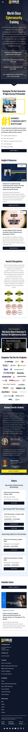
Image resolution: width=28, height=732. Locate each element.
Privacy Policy (3, 722)
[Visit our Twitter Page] (7, 728)
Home (2, 681)
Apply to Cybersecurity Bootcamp (9, 666)
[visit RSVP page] (14, 611)
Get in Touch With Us (6, 663)
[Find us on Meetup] (10, 728)
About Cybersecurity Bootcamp (8, 683)
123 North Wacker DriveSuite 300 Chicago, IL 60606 (6, 648)
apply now (14, 503)
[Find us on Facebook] (23, 728)
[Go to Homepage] (14, 2)
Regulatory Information (11, 722)
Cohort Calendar (5, 689)
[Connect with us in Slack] (12, 728)
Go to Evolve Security (6, 674)
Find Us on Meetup (5, 671)
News (21, 212)
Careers (3, 712)
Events (3, 704)
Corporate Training (5, 691)
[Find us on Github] (20, 728)
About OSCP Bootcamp (7, 686)
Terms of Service (21, 722)
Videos (3, 707)
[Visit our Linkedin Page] (4, 728)
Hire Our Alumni (5, 694)
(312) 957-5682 (5, 656)
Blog (22, 165)
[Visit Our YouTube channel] (15, 728)
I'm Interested (14, 524)
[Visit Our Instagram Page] (18, 728)
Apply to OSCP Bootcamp (7, 668)
